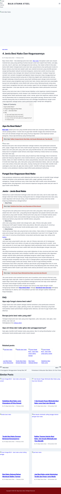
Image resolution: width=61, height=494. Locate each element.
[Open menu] (59, 3)
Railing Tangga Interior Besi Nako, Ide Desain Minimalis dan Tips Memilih (45, 439)
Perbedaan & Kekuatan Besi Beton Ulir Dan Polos (46, 369)
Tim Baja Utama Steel (9, 57)
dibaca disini (18, 323)
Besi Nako (5, 49)
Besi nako (36, 61)
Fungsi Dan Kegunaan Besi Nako (13, 108)
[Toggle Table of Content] (30, 104)
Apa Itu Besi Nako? (9, 107)
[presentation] (14, 387)
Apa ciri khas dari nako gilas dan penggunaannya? (19, 117)
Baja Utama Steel (24, 287)
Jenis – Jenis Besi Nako (10, 110)
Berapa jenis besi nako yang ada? (15, 116)
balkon (4, 237)
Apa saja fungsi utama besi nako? (15, 114)
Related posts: (10, 119)
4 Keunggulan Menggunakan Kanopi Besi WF (13, 369)
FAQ (5, 112)
